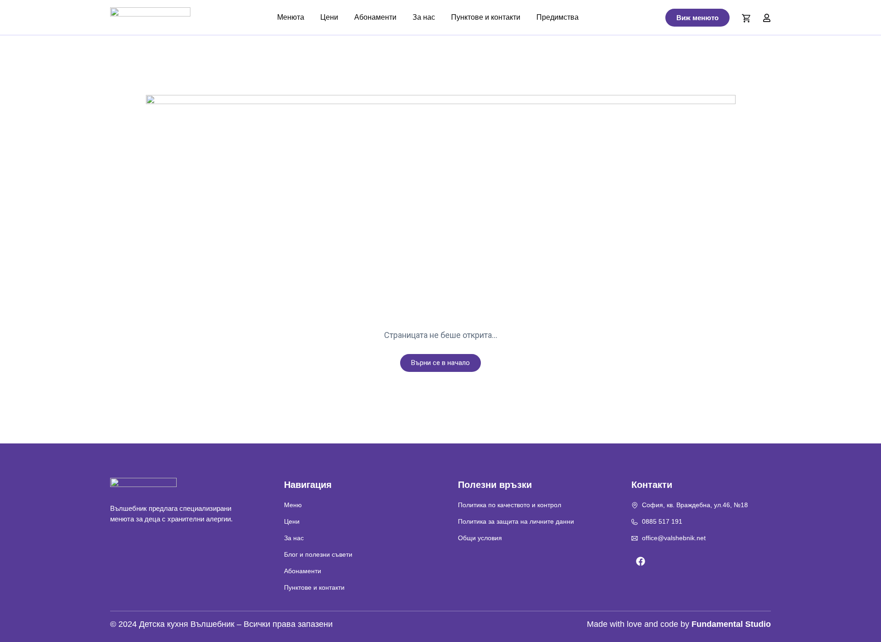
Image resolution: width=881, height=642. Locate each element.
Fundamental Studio (731, 624)
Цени (329, 17)
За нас (424, 17)
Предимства (557, 17)
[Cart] (746, 18)
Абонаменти (375, 17)
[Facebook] (640, 561)
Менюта (290, 17)
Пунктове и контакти (485, 17)
